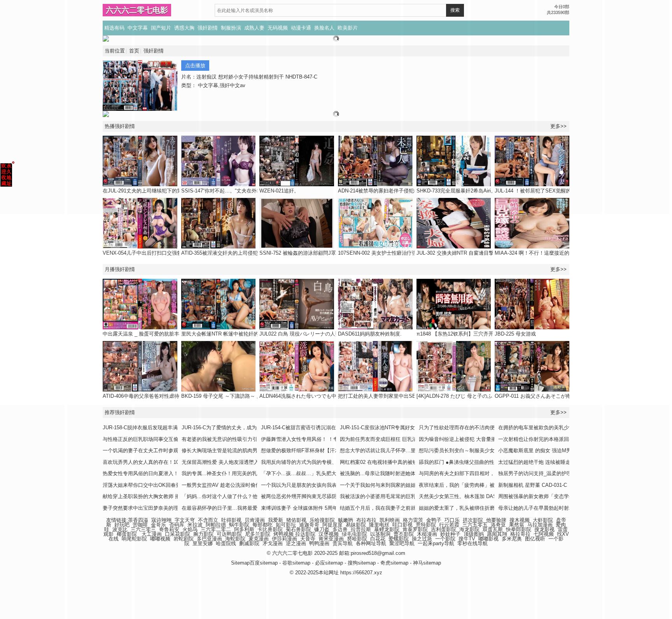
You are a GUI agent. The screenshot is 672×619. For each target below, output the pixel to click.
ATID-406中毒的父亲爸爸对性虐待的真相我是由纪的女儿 (166, 396)
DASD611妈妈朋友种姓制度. (370, 334)
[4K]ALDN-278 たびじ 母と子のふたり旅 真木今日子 (475, 396)
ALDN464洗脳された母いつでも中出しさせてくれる (318, 396)
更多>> (558, 269)
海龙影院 (469, 529)
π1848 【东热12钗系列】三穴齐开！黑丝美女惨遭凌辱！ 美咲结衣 (491, 334)
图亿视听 (535, 539)
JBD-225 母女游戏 (515, 334)
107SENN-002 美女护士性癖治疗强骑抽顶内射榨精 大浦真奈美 (408, 253)
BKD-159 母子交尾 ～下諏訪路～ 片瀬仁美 (229, 396)
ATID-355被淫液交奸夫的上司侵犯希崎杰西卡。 (234, 253)
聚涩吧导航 (402, 543)
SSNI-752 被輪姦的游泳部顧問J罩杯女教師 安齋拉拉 (318, 253)
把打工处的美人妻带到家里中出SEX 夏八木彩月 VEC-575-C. (406, 396)
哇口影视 (402, 525)
